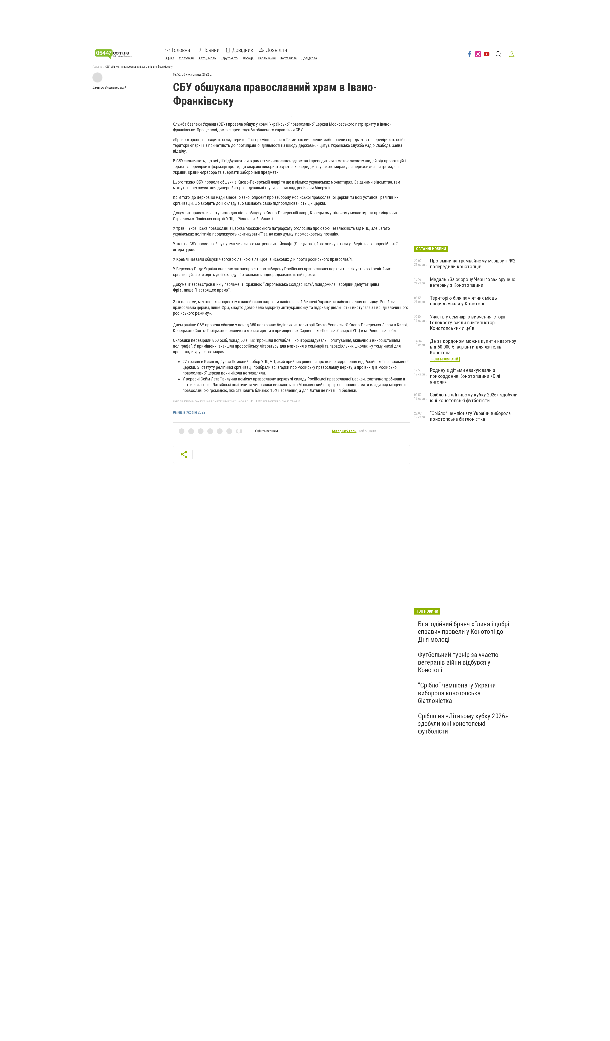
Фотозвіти (186, 58)
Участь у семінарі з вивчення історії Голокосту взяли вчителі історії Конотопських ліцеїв (467, 322)
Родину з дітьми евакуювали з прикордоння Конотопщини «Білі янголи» (465, 376)
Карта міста (288, 58)
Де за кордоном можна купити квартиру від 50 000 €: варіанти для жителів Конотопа (473, 346)
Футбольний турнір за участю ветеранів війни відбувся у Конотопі (458, 662)
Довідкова (309, 58)
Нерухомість (229, 58)
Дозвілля (276, 50)
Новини (211, 50)
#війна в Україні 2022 (189, 412)
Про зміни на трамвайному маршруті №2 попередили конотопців (472, 263)
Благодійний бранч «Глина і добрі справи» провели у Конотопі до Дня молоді (463, 631)
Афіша (169, 58)
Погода (248, 58)
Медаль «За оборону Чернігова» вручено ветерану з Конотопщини (472, 282)
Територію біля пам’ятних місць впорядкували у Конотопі (463, 301)
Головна (181, 50)
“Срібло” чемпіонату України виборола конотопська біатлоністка (470, 416)
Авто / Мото (207, 58)
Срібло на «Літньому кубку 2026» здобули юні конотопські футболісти (474, 397)
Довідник (242, 50)
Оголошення (267, 58)
